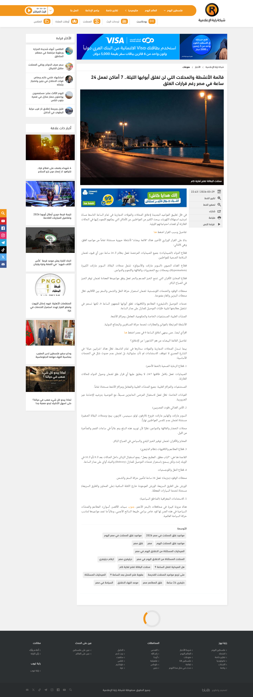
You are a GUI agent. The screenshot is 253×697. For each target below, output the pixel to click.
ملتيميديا (133, 10)
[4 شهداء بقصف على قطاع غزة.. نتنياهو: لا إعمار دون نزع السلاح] (50, 149)
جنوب (131, 507)
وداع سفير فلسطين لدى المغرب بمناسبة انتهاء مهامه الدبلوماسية (53, 355)
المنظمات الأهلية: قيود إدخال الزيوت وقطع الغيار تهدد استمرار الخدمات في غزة (50, 306)
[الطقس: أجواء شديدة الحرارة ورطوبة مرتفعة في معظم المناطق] (69, 51)
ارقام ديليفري (106, 559)
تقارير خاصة (112, 10)
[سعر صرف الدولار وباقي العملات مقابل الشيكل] (69, 66)
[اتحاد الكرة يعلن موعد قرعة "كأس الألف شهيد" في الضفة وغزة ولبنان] (50, 241)
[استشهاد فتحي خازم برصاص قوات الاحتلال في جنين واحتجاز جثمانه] (69, 79)
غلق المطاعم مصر (152, 582)
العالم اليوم (151, 10)
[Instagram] (3, 235)
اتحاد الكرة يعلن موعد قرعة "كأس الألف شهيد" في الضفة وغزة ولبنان (52, 262)
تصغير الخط (209, 204)
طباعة (212, 217)
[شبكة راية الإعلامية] (211, 12)
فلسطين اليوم (174, 10)
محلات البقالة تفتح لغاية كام (134, 567)
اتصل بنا (74, 10)
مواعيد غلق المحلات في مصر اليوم (123, 535)
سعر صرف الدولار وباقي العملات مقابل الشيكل (46, 66)
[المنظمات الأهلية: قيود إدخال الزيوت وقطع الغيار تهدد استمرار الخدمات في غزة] (50, 288)
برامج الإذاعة (92, 10)
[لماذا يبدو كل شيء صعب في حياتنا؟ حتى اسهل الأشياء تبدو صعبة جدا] (50, 381)
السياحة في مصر (104, 582)
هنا (155, 232)
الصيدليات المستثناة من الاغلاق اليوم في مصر (160, 551)
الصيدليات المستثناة (95, 574)
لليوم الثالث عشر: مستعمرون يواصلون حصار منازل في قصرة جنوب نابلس (48, 96)
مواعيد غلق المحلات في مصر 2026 (165, 535)
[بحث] (3, 213)
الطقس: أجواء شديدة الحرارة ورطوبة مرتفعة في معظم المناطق (48, 52)
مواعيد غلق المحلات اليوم (170, 543)
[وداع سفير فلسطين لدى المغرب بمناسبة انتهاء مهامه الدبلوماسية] (50, 334)
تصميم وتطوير (219, 690)
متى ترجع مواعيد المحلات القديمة (166, 574)
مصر (149, 543)
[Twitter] (3, 257)
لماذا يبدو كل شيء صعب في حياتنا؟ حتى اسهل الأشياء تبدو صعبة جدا (52, 401)
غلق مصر (138, 543)
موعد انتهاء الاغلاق (128, 582)
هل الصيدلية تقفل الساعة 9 (170, 567)
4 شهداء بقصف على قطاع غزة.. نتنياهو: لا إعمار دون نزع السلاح (54, 169)
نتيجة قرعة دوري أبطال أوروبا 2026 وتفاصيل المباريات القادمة (52, 216)
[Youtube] (3, 221)
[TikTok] (3, 249)
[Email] (3, 264)
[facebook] (3, 228)
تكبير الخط (209, 198)
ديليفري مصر (125, 559)
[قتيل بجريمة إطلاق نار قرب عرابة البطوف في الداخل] (69, 111)
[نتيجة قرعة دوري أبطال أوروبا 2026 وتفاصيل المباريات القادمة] (50, 195)
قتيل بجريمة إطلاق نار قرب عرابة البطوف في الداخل (46, 110)
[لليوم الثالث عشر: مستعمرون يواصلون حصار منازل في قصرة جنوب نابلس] (69, 95)
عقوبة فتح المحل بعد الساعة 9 (126, 574)
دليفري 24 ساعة (176, 582)
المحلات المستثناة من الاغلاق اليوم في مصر (161, 559)
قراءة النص (209, 224)
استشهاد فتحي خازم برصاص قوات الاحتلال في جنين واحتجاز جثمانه (47, 80)
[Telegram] (3, 242)
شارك (212, 211)
